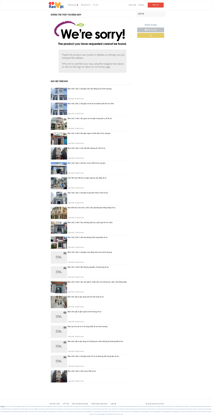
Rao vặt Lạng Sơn (51, 411)
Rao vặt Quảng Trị (175, 411)
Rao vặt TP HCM (94, 406)
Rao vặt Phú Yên (125, 411)
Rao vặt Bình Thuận (5, 409)
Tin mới (95, 5)
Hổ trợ (66, 404)
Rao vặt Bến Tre (186, 406)
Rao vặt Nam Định (78, 411)
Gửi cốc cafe (55, 404)
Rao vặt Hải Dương (86, 409)
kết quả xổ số (51, 406)
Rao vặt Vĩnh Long (131, 406)
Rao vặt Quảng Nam (145, 411)
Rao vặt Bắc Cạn (150, 406)
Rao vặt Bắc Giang (159, 406)
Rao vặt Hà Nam (59, 409)
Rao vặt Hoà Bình (150, 409)
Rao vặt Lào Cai (61, 411)
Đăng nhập (132, 5)
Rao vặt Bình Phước (206, 406)
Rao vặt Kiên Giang (179, 409)
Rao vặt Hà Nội (77, 406)
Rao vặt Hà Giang (50, 409)
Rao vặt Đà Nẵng (85, 406)
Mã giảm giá (72, 5)
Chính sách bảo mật (99, 404)
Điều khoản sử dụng (80, 404)
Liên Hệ (113, 404)
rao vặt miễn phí (13, 406)
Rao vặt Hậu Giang (141, 409)
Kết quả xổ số (85, 5)
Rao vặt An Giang (122, 406)
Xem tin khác (152, 25)
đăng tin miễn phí (22, 406)
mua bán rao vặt (43, 406)
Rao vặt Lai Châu (197, 409)
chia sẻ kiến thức (59, 406)
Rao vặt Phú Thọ (116, 411)
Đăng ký (141, 5)
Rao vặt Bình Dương (196, 406)
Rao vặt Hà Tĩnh (76, 409)
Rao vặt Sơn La (194, 411)
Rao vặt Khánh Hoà (169, 409)
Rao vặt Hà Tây (68, 409)
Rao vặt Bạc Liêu (168, 406)
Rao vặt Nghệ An (87, 411)
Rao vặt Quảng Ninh (165, 411)
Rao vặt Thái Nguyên (99, 414)
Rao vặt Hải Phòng (104, 406)
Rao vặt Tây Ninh (202, 411)
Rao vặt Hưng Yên (159, 409)
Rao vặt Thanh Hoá (110, 414)
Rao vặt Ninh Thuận (107, 411)
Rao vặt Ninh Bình (96, 411)
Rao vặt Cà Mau (24, 409)
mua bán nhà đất (35, 406)
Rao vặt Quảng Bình (134, 411)
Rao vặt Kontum (188, 409)
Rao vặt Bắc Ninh (177, 406)
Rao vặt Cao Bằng (33, 409)
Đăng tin (156, 5)
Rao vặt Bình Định (15, 409)
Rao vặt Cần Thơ (113, 406)
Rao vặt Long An (69, 411)
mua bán (28, 406)
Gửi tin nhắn (152, 30)
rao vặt (7, 406)
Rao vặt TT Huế (119, 414)
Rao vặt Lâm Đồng (206, 409)
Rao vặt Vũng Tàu (140, 406)
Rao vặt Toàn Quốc (68, 406)
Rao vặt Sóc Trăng (185, 411)
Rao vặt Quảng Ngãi (155, 411)
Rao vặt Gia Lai (42, 409)
